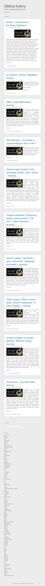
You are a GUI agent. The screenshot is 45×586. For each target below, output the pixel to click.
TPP (5, 567)
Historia (13, 206)
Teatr (5, 561)
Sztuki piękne (6, 558)
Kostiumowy (6, 501)
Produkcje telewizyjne (7, 534)
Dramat (5, 459)
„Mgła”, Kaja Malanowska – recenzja (19, 103)
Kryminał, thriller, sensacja (16, 131)
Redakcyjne (6, 543)
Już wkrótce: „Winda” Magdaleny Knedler (22, 76)
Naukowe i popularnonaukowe (8, 521)
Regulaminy (6, 545)
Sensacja (5, 550)
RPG (5, 547)
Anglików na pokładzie (34, 351)
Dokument (5, 458)
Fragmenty (5, 477)
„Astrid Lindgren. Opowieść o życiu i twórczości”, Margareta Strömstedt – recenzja (20, 261)
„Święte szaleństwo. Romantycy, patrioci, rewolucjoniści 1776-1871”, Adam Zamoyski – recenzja (21, 219)
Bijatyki (5, 449)
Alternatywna (6, 437)
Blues (5, 456)
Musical (5, 517)
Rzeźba (5, 549)
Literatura (13, 93)
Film (4, 469)
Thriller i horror (6, 565)
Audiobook (5, 448)
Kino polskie (6, 494)
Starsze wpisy (6, 16)
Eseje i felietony (6, 465)
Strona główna (7, 12)
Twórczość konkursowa (7, 568)
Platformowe (6, 529)
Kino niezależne (6, 492)
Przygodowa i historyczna (16, 414)
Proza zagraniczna (15, 328)
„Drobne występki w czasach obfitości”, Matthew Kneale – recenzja (20, 340)
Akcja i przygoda (6, 434)
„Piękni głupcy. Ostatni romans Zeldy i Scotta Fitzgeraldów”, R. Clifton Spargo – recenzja (21, 302)
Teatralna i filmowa (7, 564)
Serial (5, 552)
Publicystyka (6, 542)
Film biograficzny (6, 472)
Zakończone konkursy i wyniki (8, 575)
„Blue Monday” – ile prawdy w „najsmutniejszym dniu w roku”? (21, 141)
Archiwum (5, 443)
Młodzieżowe (6, 514)
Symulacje (5, 556)
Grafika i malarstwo (7, 478)
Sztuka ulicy (6, 557)
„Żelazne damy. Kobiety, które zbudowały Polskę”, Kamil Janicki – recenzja (22, 172)
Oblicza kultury (15, 5)
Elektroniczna (6, 462)
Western (5, 569)
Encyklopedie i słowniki (7, 463)
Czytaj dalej (9, 62)
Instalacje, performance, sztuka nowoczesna (11, 488)
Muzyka (5, 518)
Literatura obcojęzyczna (16, 373)
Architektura (6, 441)
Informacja (5, 487)
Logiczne (5, 512)
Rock (5, 546)
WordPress (23, 583)
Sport (5, 553)
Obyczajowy (6, 525)
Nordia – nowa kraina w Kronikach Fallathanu (17, 23)
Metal (5, 513)
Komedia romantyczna (7, 496)
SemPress (31, 583)
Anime (5, 438)
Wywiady (5, 574)
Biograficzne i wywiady (16, 290)
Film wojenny (6, 473)
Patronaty (5, 527)
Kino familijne (6, 491)
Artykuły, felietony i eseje (8, 445)
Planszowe (5, 528)
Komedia (5, 495)
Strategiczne (6, 554)
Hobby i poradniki (6, 484)
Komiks (5, 498)
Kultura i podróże (6, 505)
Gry (4, 480)
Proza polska (6, 536)
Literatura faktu (6, 509)
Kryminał (5, 502)
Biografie (5, 452)
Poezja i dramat (6, 531)
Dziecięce (5, 461)
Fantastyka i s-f (6, 467)
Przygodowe (6, 540)
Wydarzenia (6, 571)
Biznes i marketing (7, 455)
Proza (5, 535)
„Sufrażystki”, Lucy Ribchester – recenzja (21, 383)
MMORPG (14, 65)
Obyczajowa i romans (7, 524)
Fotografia (5, 474)
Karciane (5, 489)
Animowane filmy (6, 440)
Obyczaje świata (15, 160)
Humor (5, 485)
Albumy (5, 436)
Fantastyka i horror (7, 466)
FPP (5, 476)
